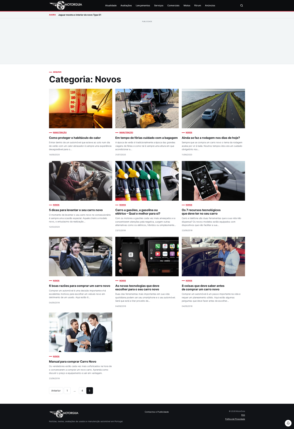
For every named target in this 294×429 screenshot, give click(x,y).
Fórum (197, 5)
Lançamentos (143, 5)
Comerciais (173, 5)
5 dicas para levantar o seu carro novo (76, 210)
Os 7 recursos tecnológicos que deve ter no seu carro (201, 211)
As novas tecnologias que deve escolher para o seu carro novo (137, 287)
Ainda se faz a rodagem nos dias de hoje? (211, 138)
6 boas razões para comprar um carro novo (79, 286)
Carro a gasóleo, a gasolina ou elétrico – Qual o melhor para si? (137, 211)
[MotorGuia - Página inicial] (65, 5)
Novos (189, 132)
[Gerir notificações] (288, 423)
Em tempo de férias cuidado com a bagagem (146, 138)
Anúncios (210, 5)
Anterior (56, 390)
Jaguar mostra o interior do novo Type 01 (79, 14)
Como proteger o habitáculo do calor (75, 138)
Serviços (158, 5)
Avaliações (126, 5)
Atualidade (111, 5)
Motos (187, 5)
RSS (243, 415)
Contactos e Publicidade (157, 412)
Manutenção (60, 132)
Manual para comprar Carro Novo (72, 361)
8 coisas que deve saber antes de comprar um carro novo (203, 287)
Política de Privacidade (235, 419)
